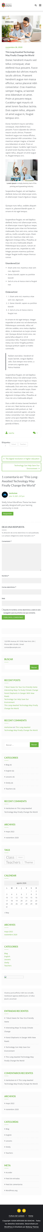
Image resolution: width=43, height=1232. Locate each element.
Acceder (9, 1172)
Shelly (8, 783)
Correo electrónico (9, 587)
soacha (11, 433)
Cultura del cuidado (16, 1216)
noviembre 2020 (12, 837)
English (9, 771)
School (13, 444)
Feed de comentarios (14, 1184)
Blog (7, 765)
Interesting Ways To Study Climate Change (21, 690)
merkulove (13, 493)
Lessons (9, 777)
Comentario (6, 541)
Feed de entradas (13, 1178)
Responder (7, 513)
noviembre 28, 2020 (13, 47)
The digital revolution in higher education (22, 458)
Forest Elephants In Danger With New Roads (20, 1039)
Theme (28, 862)
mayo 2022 (10, 831)
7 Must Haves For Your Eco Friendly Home (20, 687)
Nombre (5, 576)
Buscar (8, 659)
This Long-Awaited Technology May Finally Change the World (19, 1059)
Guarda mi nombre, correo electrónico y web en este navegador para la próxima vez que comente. (21, 611)
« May (6, 912)
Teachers (23, 444)
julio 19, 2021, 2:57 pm (16, 496)
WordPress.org (11, 1190)
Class (10, 857)
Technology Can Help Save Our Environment (27, 467)
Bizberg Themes (32, 1227)
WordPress (8, 1227)
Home (30, 1216)
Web (3, 598)
